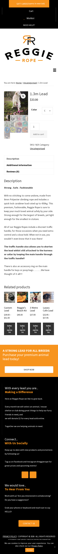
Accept (30, 550)
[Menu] (54, 70)
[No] (54, 547)
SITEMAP (12, 539)
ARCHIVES (21, 539)
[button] (29, 25)
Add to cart (38, 134)
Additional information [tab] (19, 165)
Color (34, 109)
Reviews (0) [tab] (13, 171)
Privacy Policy (37, 546)
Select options (9, 328)
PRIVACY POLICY (10, 536)
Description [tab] (13, 158)
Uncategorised (30, 82)
